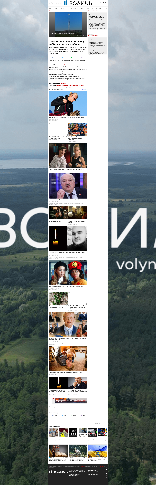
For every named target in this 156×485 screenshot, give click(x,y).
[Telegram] (103, 3)
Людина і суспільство (61, 10)
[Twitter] (98, 3)
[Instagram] (101, 3)
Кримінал (87, 8)
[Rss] (106, 477)
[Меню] (50, 8)
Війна (62, 8)
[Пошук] (106, 8)
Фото (96, 8)
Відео (100, 8)
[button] (58, 2)
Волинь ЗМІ (63, 83)
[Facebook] (96, 3)
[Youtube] (105, 3)
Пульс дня (57, 8)
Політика (67, 8)
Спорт (92, 8)
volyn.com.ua (83, 466)
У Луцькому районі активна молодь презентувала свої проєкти (70, 85)
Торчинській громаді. (63, 64)
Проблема (73, 8)
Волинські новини (52, 10)
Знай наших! (80, 8)
